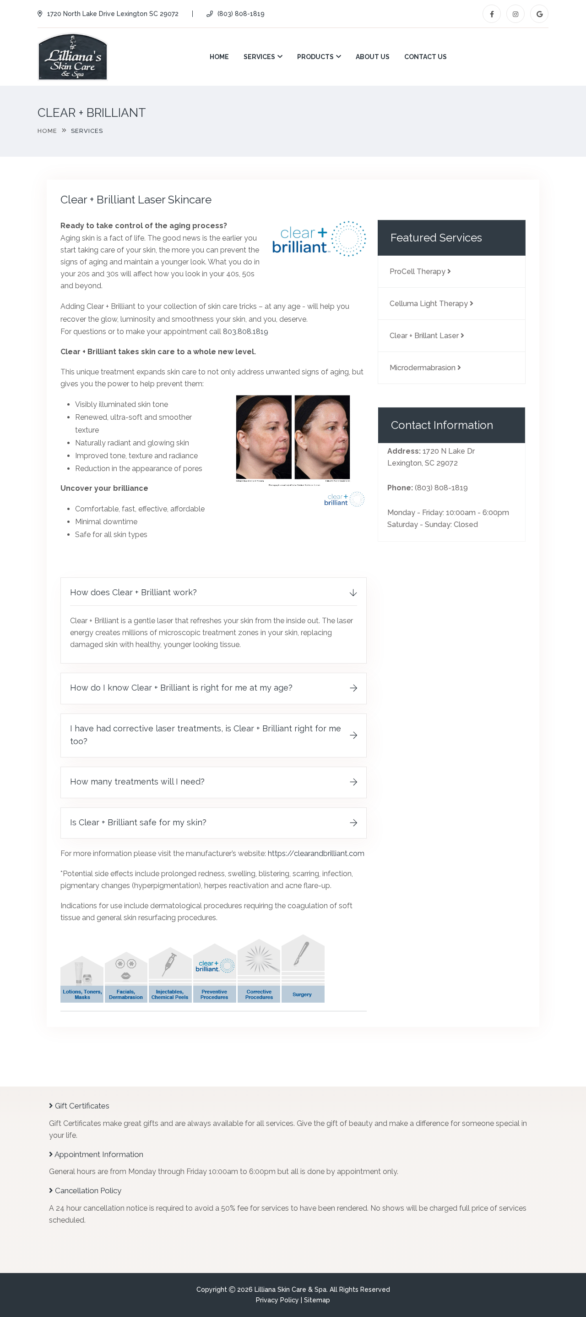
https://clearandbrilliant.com (316, 853)
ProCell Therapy (418, 271)
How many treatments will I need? (137, 781)
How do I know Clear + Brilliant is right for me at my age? (181, 687)
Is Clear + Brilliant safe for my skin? (138, 822)
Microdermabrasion (423, 367)
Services (259, 56)
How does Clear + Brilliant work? (133, 592)
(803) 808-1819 (241, 13)
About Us (373, 56)
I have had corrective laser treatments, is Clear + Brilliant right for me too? (205, 735)
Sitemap (317, 1300)
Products (315, 56)
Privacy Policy (277, 1300)
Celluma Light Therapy (430, 303)
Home (219, 56)
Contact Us (425, 56)
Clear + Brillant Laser (425, 335)
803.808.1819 (245, 331)
